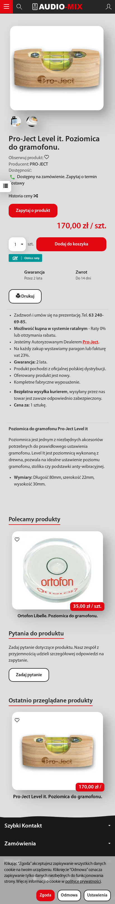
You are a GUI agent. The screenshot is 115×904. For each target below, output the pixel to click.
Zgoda (45, 895)
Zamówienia (20, 844)
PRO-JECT (39, 164)
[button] (56, 68)
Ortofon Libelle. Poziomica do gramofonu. (58, 616)
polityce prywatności (83, 882)
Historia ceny (21, 196)
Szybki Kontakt (23, 826)
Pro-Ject (90, 342)
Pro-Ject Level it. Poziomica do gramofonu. (57, 797)
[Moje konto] (108, 6)
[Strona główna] (57, 6)
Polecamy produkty (34, 519)
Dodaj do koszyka (71, 244)
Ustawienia (97, 895)
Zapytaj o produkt (33, 211)
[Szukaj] (19, 6)
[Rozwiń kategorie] (6, 6)
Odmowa (69, 895)
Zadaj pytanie (29, 675)
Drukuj (27, 296)
